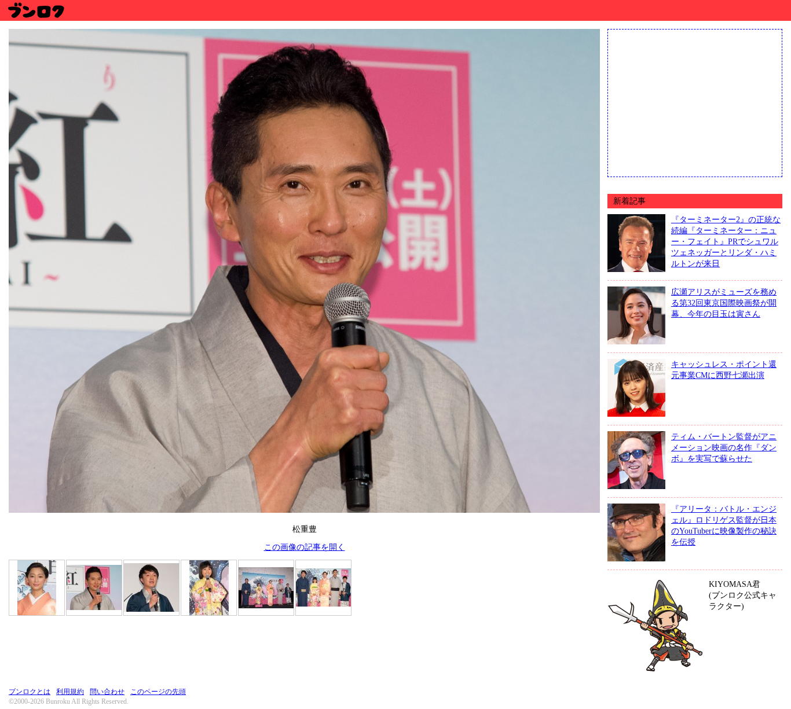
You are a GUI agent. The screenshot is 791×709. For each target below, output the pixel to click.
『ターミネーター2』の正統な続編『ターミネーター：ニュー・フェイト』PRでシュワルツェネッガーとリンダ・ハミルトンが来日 (726, 241)
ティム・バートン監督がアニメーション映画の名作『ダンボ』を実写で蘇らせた (724, 447)
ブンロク (36, 10)
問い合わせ (107, 691)
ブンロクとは (29, 691)
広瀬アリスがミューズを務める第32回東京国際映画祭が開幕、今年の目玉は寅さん (724, 302)
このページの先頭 (158, 691)
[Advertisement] (695, 102)
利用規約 (70, 691)
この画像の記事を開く (304, 547)
